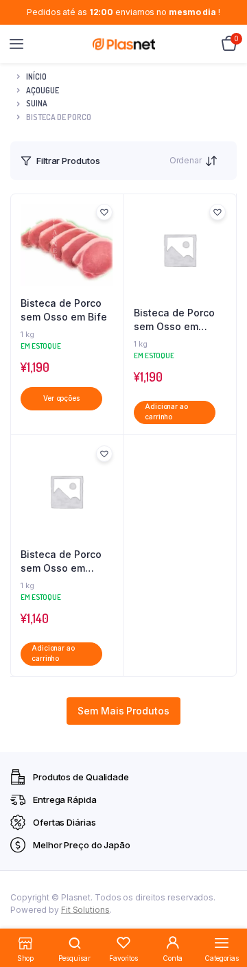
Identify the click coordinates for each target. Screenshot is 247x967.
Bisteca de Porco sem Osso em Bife (64, 310)
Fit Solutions (85, 910)
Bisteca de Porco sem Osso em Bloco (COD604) (61, 561)
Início (36, 76)
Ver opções (61, 398)
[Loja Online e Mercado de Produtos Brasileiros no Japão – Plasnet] (124, 44)
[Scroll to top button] (225, 912)
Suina (36, 103)
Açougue (42, 90)
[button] (104, 212)
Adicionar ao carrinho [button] (166, 412)
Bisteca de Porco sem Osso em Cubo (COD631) (174, 320)
